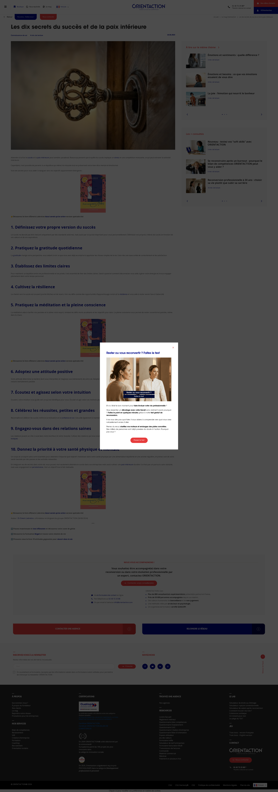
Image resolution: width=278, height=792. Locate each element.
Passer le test (139, 440)
